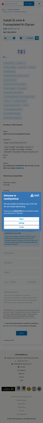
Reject (21, 219)
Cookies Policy (17, 211)
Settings (21, 223)
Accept (21, 227)
